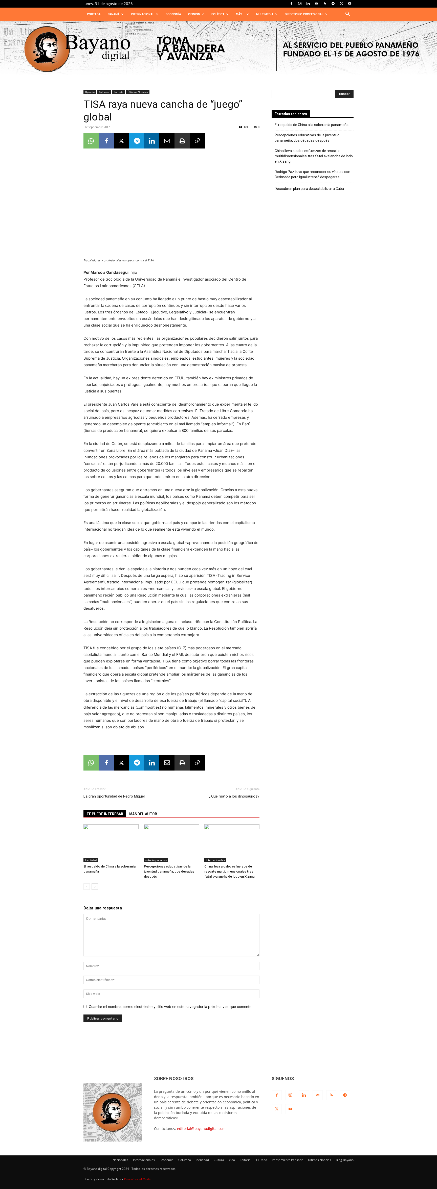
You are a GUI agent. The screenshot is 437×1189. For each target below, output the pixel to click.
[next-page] (95, 886)
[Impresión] (182, 140)
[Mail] (316, 3)
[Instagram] (299, 3)
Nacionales (120, 1160)
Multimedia (264, 14)
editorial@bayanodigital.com (201, 1128)
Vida (232, 1160)
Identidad (91, 860)
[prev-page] (86, 886)
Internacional (142, 14)
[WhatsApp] (91, 140)
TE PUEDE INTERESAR (104, 814)
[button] (347, 14)
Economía (173, 14)
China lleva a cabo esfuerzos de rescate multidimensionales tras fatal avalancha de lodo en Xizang (229, 871)
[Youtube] (350, 3)
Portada (94, 14)
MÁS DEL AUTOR (143, 814)
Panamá (114, 14)
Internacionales (215, 860)
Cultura (219, 1160)
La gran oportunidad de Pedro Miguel (114, 796)
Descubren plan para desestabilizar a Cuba (309, 189)
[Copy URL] (197, 140)
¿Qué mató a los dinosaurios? (234, 796)
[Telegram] (333, 3)
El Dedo (261, 1160)
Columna (104, 92)
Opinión (194, 14)
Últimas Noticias (138, 92)
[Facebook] (291, 3)
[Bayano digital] (218, 50)
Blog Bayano (345, 1160)
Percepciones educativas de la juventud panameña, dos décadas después (169, 871)
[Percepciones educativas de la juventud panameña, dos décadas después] (171, 843)
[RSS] (325, 3)
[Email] (166, 140)
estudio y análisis (156, 860)
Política (218, 14)
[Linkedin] (308, 3)
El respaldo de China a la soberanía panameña (311, 125)
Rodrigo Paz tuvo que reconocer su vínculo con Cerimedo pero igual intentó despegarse (312, 174)
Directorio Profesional (304, 14)
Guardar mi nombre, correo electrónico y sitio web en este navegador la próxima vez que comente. (170, 1006)
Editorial (245, 1160)
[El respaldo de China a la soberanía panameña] (111, 843)
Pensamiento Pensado (287, 1160)
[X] (341, 3)
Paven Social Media (137, 1179)
